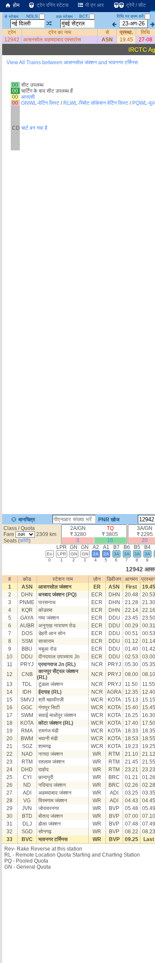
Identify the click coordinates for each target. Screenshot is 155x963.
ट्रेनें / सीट (135, 5)
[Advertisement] (77, 90)
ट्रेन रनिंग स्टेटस (51, 5)
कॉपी (24, 541)
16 (110, 540)
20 (145, 540)
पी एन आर (94, 5)
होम (15, 5)
